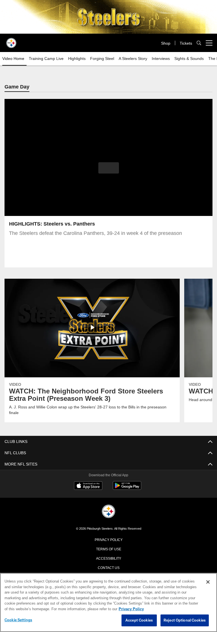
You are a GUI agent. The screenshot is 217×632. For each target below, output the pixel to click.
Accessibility (108, 558)
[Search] (199, 43)
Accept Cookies (139, 620)
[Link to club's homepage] (11, 40)
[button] (108, 168)
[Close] (208, 582)
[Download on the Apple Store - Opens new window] (88, 486)
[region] (108, 602)
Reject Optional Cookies (185, 620)
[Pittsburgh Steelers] (108, 512)
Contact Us (108, 568)
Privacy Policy (108, 540)
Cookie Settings (18, 620)
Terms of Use (108, 549)
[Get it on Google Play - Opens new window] (127, 488)
